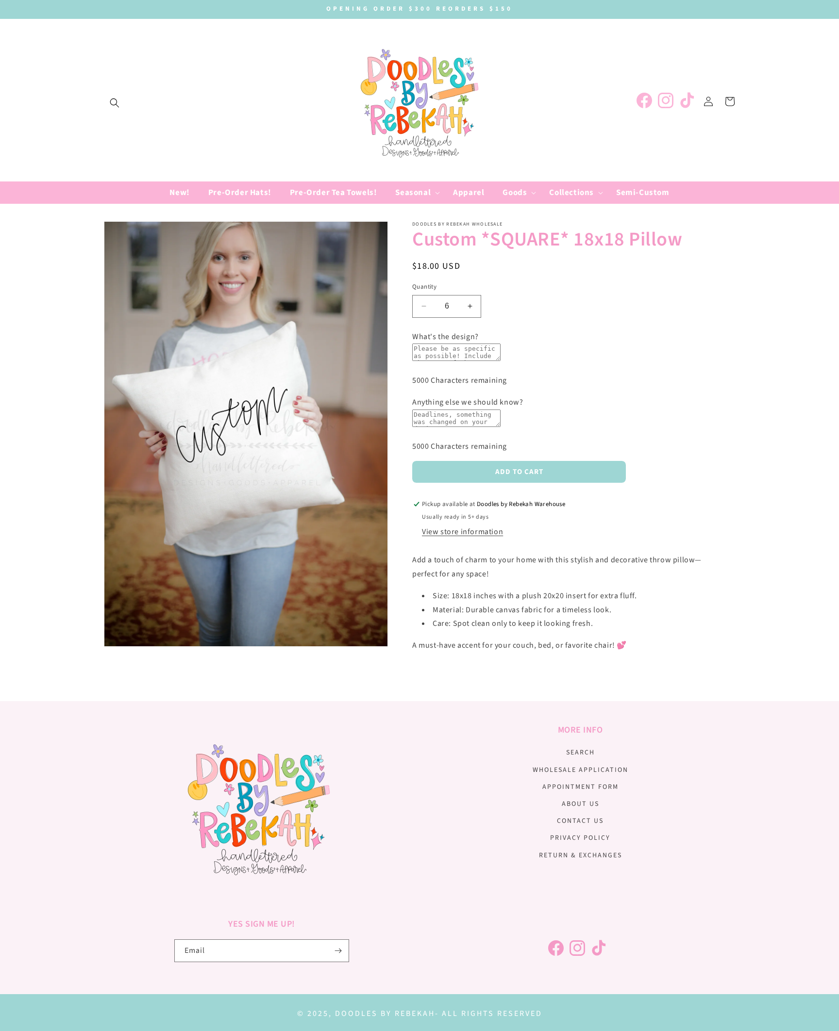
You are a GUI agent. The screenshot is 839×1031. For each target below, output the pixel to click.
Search (580, 752)
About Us (580, 804)
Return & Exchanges (580, 855)
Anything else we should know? (467, 402)
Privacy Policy (580, 838)
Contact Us (580, 821)
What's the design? (445, 336)
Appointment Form (580, 787)
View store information (462, 531)
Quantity (424, 286)
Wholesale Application (580, 770)
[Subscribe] (338, 950)
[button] (114, 103)
